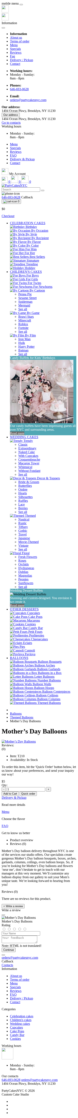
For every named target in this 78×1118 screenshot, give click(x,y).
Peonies (23, 579)
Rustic (22, 523)
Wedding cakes (20, 1023)
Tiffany (23, 527)
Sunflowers (25, 583)
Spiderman (25, 301)
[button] (11, 126)
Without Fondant (29, 470)
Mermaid (24, 305)
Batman (23, 350)
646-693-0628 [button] (11, 1080)
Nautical (23, 519)
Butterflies (25, 485)
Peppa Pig (25, 294)
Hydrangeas (26, 568)
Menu (14, 45)
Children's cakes (20, 1020)
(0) (3, 749)
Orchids (23, 564)
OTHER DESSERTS (24, 609)
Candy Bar (17, 1035)
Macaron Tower (28, 463)
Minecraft (24, 320)
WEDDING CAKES (24, 437)
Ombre (22, 489)
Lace (21, 504)
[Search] (42, 190)
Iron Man (24, 339)
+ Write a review (13, 906)
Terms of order (19, 41)
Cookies (15, 1038)
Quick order (28, 793)
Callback (27, 197)
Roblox (23, 324)
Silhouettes (25, 497)
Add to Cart (10, 793)
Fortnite (23, 328)
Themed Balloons (21, 717)
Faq (12, 56)
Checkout (8, 216)
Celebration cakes (21, 1016)
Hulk (21, 343)
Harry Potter (26, 346)
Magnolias (25, 575)
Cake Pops (17, 1031)
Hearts (22, 493)
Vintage (23, 545)
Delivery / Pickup (21, 60)
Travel (22, 534)
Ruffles (23, 500)
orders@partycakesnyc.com (28, 100)
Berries (23, 508)
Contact (15, 64)
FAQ (13, 155)
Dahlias (23, 572)
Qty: (4, 785)
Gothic (22, 530)
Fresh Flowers (27, 557)
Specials (15, 49)
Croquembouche (29, 459)
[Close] (21, 4)
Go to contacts (11, 122)
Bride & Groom (28, 482)
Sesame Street (27, 298)
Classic (23, 444)
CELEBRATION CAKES (27, 223)
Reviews (15, 52)
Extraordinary (27, 448)
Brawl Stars (26, 316)
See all (22, 309)
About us (16, 37)
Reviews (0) (18, 844)
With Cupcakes (28, 456)
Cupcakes (16, 1027)
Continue (8, 949)
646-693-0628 (19, 89)
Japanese (24, 538)
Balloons (16, 713)
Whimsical (25, 467)
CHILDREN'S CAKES (26, 271)
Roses (22, 560)
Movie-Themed (28, 542)
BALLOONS (19, 658)
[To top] (3, 955)
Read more (17, 433)
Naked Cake (26, 452)
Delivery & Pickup (22, 159)
